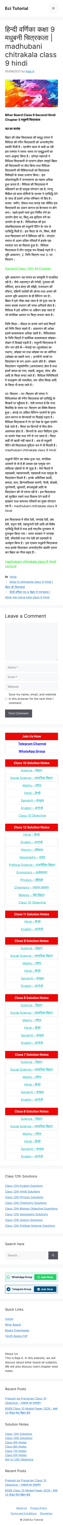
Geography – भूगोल (32, 857)
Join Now (47, 1277)
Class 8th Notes (16, 1446)
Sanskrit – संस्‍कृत (32, 800)
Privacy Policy (38, 1508)
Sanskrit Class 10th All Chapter (28, 268)
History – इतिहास (32, 850)
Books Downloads (17, 1330)
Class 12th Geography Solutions (26, 1214)
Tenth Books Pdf (16, 1336)
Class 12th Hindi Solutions (22, 1191)
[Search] (53, 1255)
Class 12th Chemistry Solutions (26, 1203)
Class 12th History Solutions (24, 1220)
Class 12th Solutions (18, 1434)
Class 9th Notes (16, 1442)
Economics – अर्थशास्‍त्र (31, 872)
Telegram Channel (32, 744)
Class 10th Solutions (18, 1438)
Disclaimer (46, 1513)
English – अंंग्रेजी (32, 808)
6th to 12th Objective (19, 1459)
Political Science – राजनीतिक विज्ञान (32, 865)
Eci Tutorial (16, 8)
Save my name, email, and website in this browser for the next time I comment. (32, 699)
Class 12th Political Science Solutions (30, 1225)
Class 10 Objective (32, 816)
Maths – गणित (32, 785)
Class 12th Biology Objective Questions (31, 1208)
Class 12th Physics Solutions (24, 1197)
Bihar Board (13, 1324)
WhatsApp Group (32, 751)
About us (21, 1508)
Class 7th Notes (16, 1451)
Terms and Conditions (23, 1513)
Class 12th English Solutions (24, 1186)
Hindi (13, 577)
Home (9, 1319)
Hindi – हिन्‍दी (32, 793)
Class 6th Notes (16, 1455)
